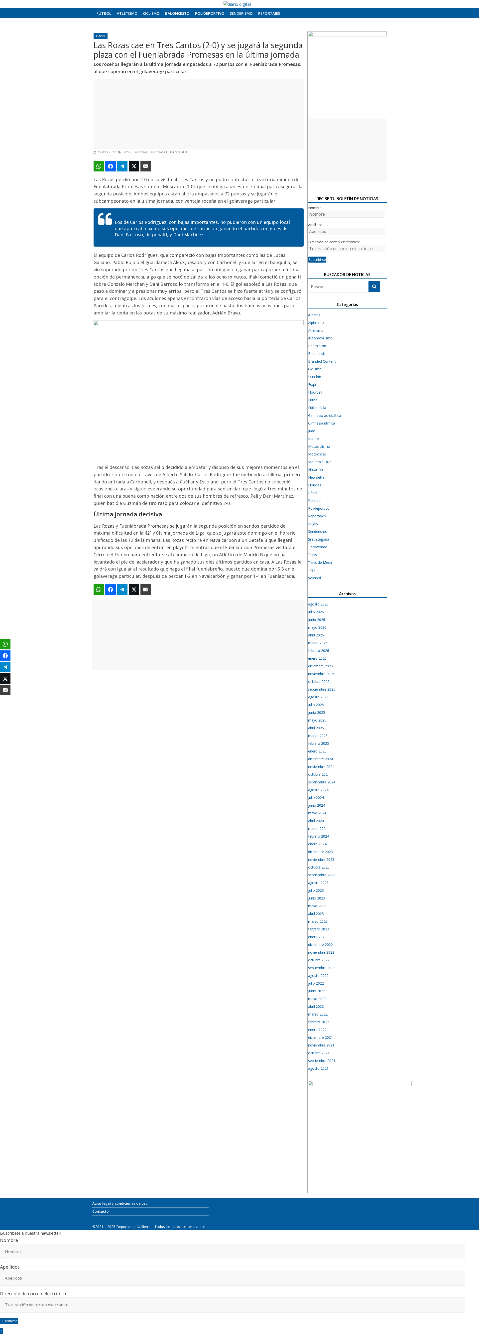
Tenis (312, 554)
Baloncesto (177, 13)
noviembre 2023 (321, 859)
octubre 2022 (319, 960)
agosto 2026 (318, 604)
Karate (313, 438)
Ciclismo (151, 13)
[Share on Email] (145, 166)
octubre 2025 (319, 681)
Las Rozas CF (158, 152)
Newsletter (317, 477)
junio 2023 (316, 898)
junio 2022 (316, 991)
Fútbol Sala (317, 407)
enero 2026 (317, 658)
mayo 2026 (317, 627)
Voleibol (314, 578)
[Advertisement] (199, 114)
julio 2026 (316, 611)
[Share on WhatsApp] (99, 166)
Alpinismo (316, 322)
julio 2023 (316, 890)
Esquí (312, 384)
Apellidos (315, 224)
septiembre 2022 (321, 967)
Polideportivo (209, 13)
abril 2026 (316, 635)
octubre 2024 (319, 774)
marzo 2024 (318, 828)
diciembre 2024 (320, 758)
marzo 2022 (318, 1014)
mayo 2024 (317, 813)
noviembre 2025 (321, 673)
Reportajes (269, 13)
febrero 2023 (318, 929)
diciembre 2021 (320, 1037)
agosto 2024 (318, 789)
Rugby (313, 523)
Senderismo (241, 13)
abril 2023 (316, 913)
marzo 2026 (318, 642)
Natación (315, 469)
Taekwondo (317, 547)
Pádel (312, 492)
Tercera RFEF (179, 152)
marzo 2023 (318, 921)
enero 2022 (317, 1029)
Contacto (100, 1211)
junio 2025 (316, 712)
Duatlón (314, 376)
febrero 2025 (318, 743)
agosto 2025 (318, 697)
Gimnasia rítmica (321, 423)
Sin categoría (318, 539)
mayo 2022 (317, 998)
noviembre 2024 (321, 766)
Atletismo (127, 13)
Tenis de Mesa (320, 562)
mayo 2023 (317, 905)
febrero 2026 (318, 650)
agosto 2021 (318, 1068)
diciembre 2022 (320, 944)
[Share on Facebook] (110, 166)
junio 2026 (316, 619)
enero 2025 (317, 751)
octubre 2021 (319, 1052)
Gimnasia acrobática (324, 415)
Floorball (315, 392)
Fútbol (104, 13)
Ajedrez (314, 314)
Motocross (317, 454)
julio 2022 (316, 983)
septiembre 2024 (321, 782)
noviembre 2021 (321, 1045)
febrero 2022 (318, 1022)
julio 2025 (316, 704)
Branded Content (322, 361)
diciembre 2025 (320, 666)
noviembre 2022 (321, 952)
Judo (311, 431)
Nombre (315, 207)
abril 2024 (316, 820)
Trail (311, 570)
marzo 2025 (318, 735)
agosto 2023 (318, 882)
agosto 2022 (318, 975)
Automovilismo (320, 338)
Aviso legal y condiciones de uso (120, 1203)
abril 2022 (316, 1006)
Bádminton (317, 345)
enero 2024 (317, 844)
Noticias (314, 485)
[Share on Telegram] (122, 166)
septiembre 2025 (321, 689)
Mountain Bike (320, 461)
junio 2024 (316, 805)
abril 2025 (316, 728)
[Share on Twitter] (134, 166)
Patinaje (314, 500)
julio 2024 (316, 797)
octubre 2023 (319, 867)
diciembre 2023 (320, 851)
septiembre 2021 (321, 1060)
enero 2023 (317, 936)
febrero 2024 (318, 836)
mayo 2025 (317, 720)
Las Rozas (140, 152)
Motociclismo (319, 446)
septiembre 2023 (321, 875)
